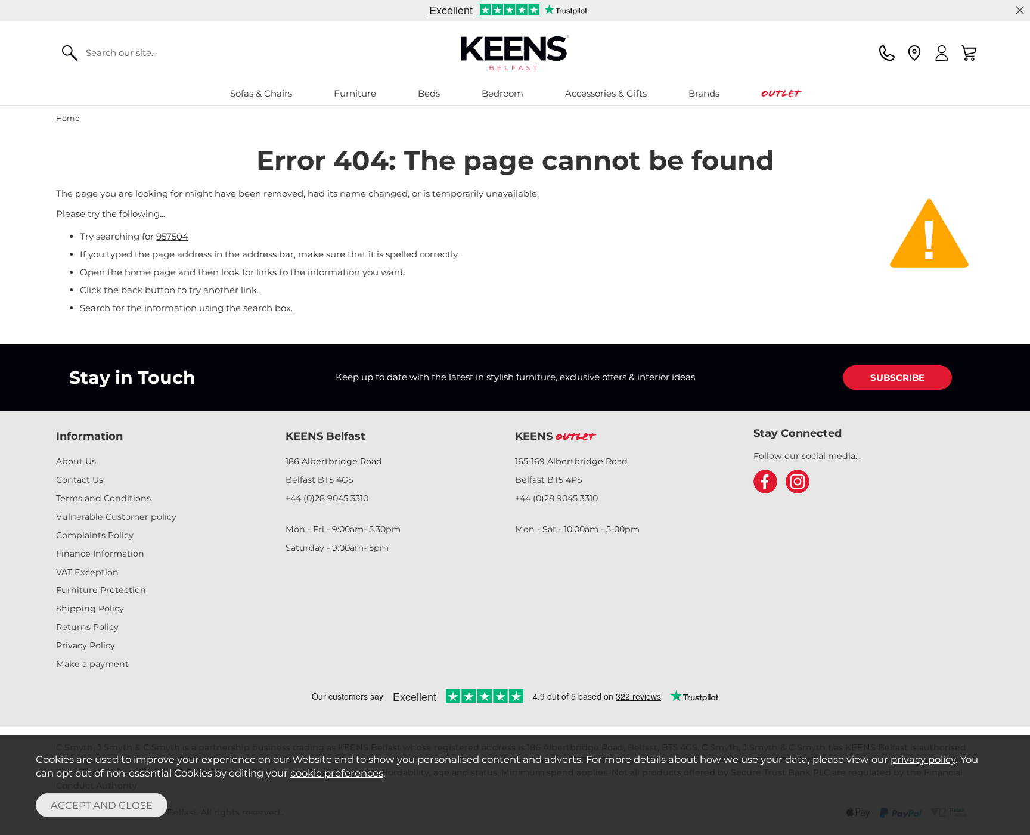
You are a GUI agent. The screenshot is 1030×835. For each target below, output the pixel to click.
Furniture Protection (101, 590)
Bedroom (502, 93)
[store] (914, 53)
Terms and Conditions (103, 498)
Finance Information (100, 553)
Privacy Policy (85, 645)
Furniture (355, 93)
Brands (703, 93)
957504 (172, 236)
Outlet (780, 93)
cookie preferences (336, 773)
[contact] (887, 53)
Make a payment (92, 664)
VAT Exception (87, 572)
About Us (76, 461)
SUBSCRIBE (897, 377)
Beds (429, 93)
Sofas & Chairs (261, 93)
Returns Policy (87, 627)
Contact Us (79, 479)
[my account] (942, 53)
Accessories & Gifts (606, 93)
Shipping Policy (90, 608)
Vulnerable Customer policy (116, 516)
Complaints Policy (95, 535)
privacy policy (923, 759)
